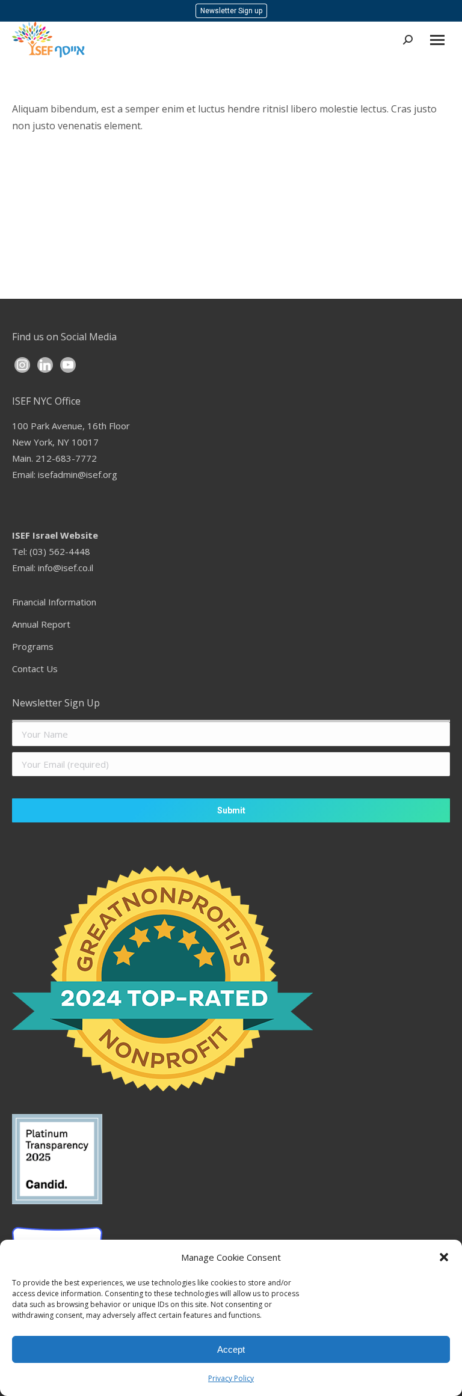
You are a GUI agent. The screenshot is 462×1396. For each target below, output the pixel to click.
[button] (444, 1257)
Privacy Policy (231, 1378)
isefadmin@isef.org (77, 474)
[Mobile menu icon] (437, 40)
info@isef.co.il (65, 568)
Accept (231, 1349)
